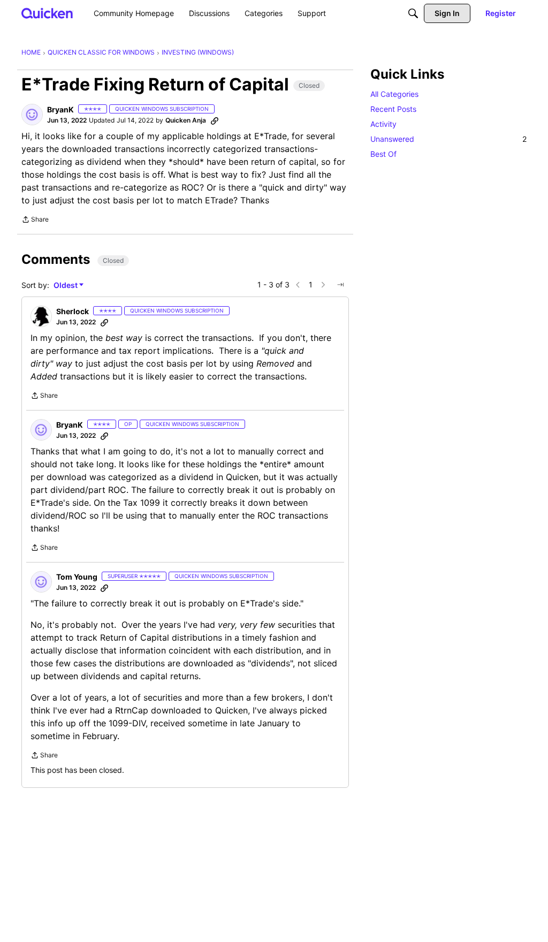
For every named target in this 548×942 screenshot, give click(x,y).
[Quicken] (47, 13)
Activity (383, 123)
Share (35, 220)
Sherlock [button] (72, 311)
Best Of (383, 153)
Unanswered (448, 138)
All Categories (394, 93)
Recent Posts (393, 108)
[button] (32, 114)
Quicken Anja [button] (185, 120)
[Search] (413, 13)
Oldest (66, 285)
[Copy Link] (214, 120)
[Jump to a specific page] (340, 284)
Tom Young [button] (76, 576)
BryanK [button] (60, 109)
